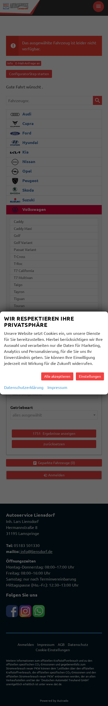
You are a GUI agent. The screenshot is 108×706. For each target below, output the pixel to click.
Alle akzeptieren (57, 376)
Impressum (57, 387)
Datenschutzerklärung (23, 387)
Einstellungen (90, 376)
